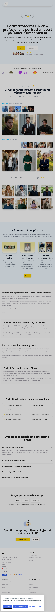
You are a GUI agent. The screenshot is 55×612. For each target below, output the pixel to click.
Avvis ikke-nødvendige (20, 606)
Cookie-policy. (9, 602)
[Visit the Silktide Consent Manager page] (40, 606)
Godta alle (7, 606)
